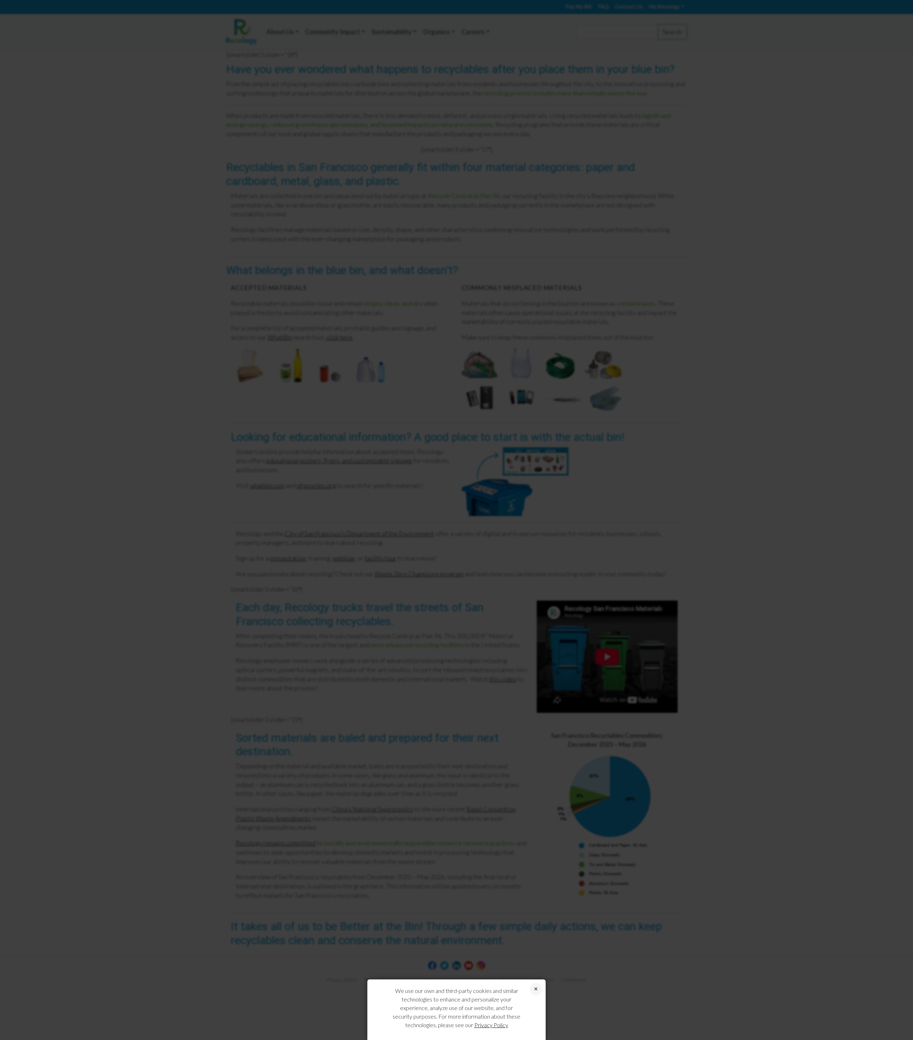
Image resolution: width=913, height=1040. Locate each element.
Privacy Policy (491, 1024)
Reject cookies (536, 989)
